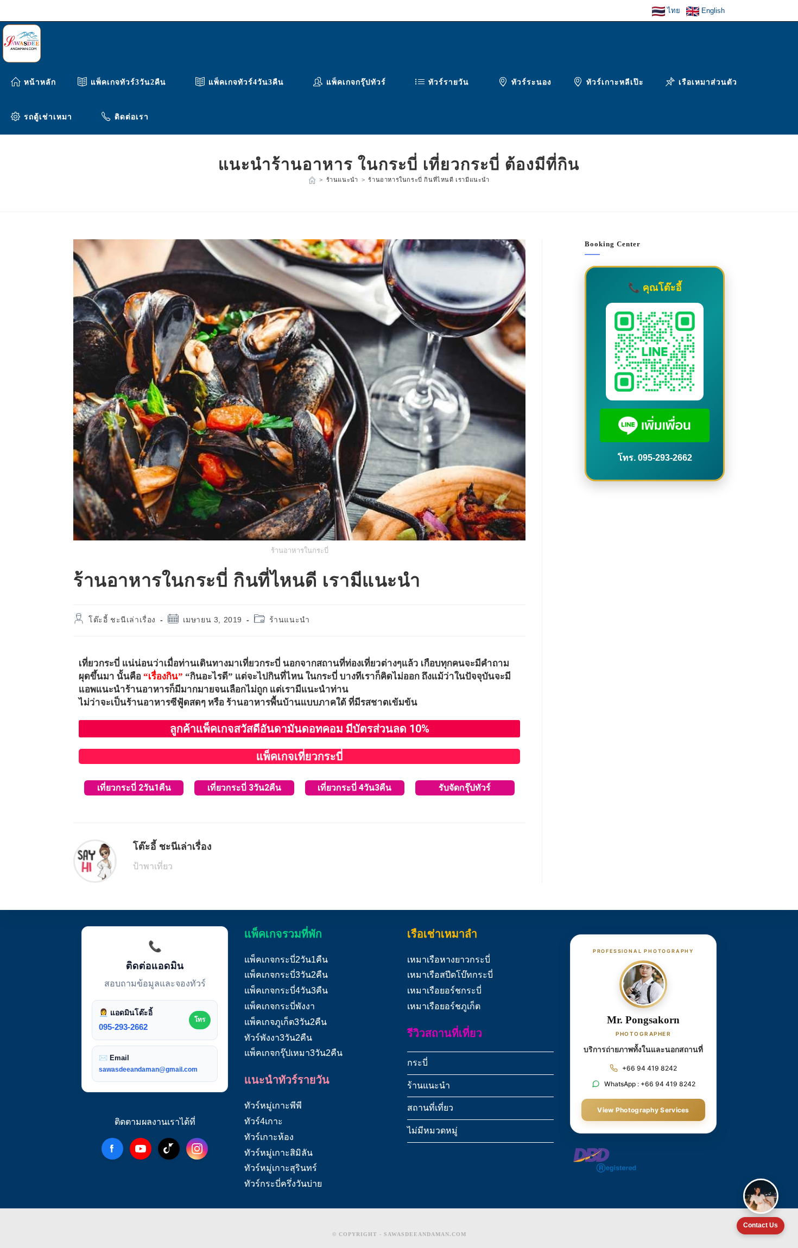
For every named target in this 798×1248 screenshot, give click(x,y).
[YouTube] (140, 1149)
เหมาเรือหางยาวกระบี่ (448, 959)
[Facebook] (112, 1149)
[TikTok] (169, 1149)
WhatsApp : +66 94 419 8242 (649, 1084)
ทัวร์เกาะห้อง (269, 1137)
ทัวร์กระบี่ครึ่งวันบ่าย (283, 1183)
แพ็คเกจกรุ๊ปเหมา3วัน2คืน (293, 1053)
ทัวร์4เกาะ (263, 1121)
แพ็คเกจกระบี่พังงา (279, 1006)
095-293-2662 (665, 457)
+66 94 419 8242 (649, 1068)
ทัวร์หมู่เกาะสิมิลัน (278, 1152)
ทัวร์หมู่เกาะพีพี (273, 1105)
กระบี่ (417, 1062)
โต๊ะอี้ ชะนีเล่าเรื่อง (122, 619)
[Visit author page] (95, 860)
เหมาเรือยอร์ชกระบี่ (444, 990)
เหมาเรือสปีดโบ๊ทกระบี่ (450, 974)
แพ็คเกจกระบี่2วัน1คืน (286, 959)
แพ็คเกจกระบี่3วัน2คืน (286, 974)
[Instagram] (197, 1149)
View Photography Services (643, 1110)
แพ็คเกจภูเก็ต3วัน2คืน (285, 1022)
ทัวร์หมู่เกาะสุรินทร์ (280, 1168)
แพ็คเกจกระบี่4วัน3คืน (286, 990)
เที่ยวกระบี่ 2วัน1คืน (134, 787)
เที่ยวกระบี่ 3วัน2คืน (244, 787)
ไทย (673, 11)
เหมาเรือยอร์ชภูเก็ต (443, 1006)
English (712, 11)
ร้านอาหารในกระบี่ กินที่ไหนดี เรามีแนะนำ (429, 179)
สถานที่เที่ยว (430, 1107)
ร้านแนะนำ (289, 619)
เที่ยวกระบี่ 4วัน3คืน (354, 787)
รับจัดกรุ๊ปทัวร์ (465, 787)
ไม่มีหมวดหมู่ (432, 1130)
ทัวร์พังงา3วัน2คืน (278, 1037)
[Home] (312, 179)
